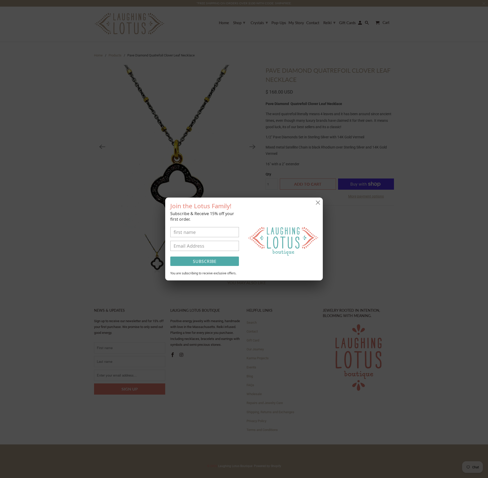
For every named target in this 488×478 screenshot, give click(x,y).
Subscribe (205, 261)
